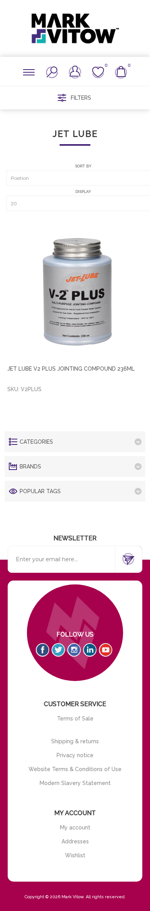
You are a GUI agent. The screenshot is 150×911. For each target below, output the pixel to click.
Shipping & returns (75, 741)
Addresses (75, 841)
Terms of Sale (75, 718)
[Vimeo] (90, 650)
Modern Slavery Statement (75, 783)
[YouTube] (105, 650)
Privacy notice (75, 755)
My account (75, 827)
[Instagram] (74, 650)
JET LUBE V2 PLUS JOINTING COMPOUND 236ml (71, 369)
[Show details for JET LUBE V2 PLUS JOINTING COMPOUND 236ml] (76, 290)
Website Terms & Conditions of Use (75, 769)
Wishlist (75, 855)
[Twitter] (58, 650)
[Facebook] (42, 650)
